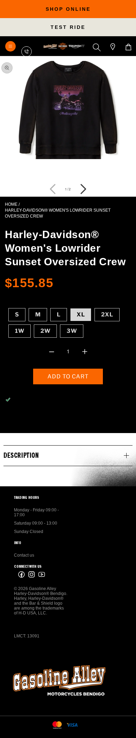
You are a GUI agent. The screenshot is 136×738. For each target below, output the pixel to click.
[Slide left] (52, 189)
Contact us (24, 555)
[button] (98, 47)
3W (72, 331)
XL (81, 314)
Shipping (39, 297)
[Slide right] (83, 189)
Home (11, 204)
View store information (39, 416)
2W (45, 331)
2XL (107, 314)
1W (19, 331)
